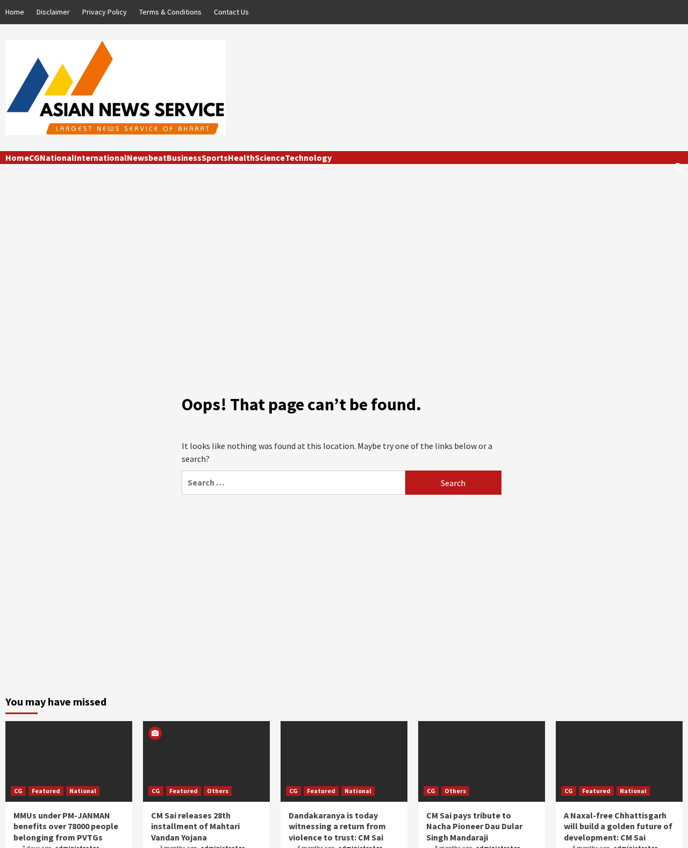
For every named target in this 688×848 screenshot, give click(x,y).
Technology (308, 157)
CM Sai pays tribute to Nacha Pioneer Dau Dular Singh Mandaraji (474, 826)
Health (241, 157)
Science (270, 157)
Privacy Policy (104, 12)
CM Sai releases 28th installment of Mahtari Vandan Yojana (195, 826)
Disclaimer (53, 12)
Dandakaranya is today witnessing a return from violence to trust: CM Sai (337, 826)
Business (184, 157)
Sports (215, 157)
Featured (46, 791)
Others (217, 791)
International (100, 157)
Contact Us (231, 12)
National (57, 157)
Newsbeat (147, 157)
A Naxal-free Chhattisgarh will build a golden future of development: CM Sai (618, 826)
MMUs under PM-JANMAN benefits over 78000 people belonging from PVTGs (65, 826)
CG (34, 157)
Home (14, 12)
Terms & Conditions (170, 12)
